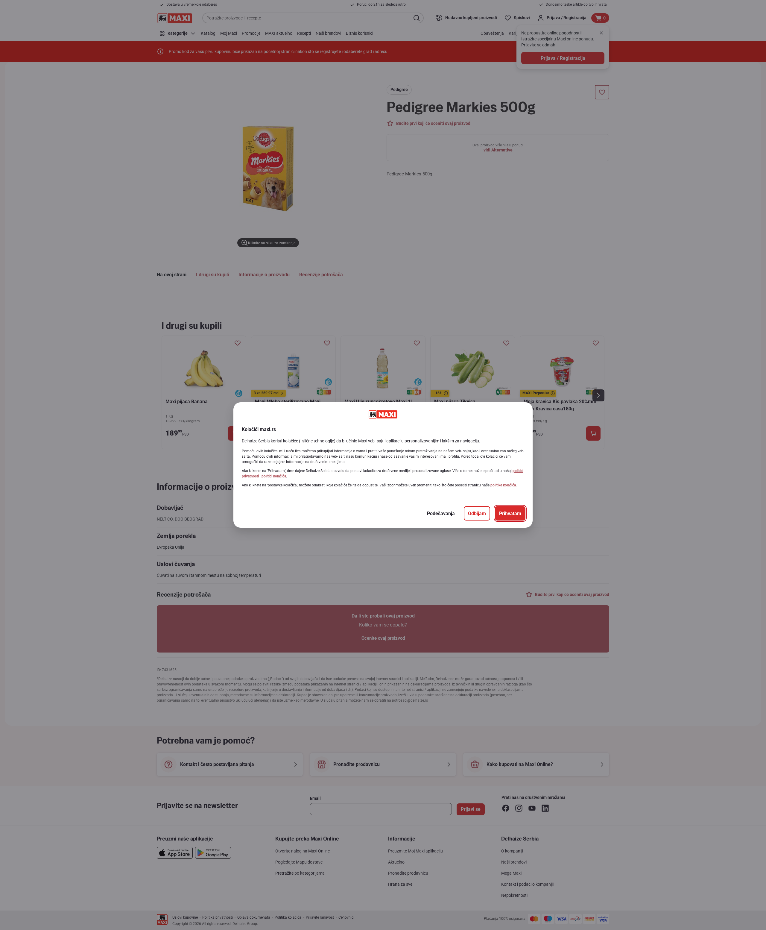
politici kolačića (274, 476)
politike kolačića (503, 485)
